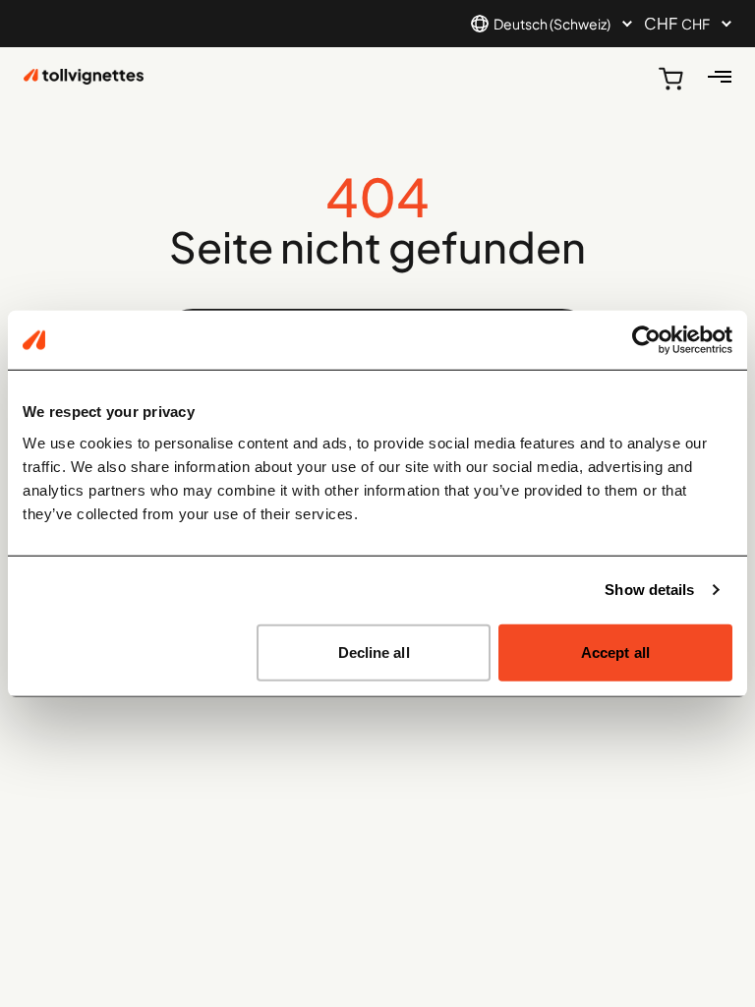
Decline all (374, 651)
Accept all (615, 651)
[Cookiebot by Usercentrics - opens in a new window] (646, 340)
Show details (649, 589)
